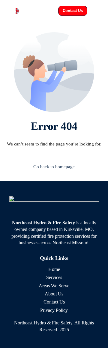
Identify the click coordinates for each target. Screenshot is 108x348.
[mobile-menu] (97, 10)
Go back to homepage (54, 166)
